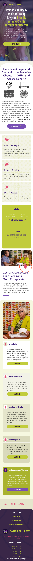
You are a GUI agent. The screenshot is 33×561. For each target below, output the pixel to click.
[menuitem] (16, 546)
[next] (26, 235)
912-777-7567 (16, 516)
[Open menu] (29, 4)
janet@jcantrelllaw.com (16, 524)
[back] (6, 235)
